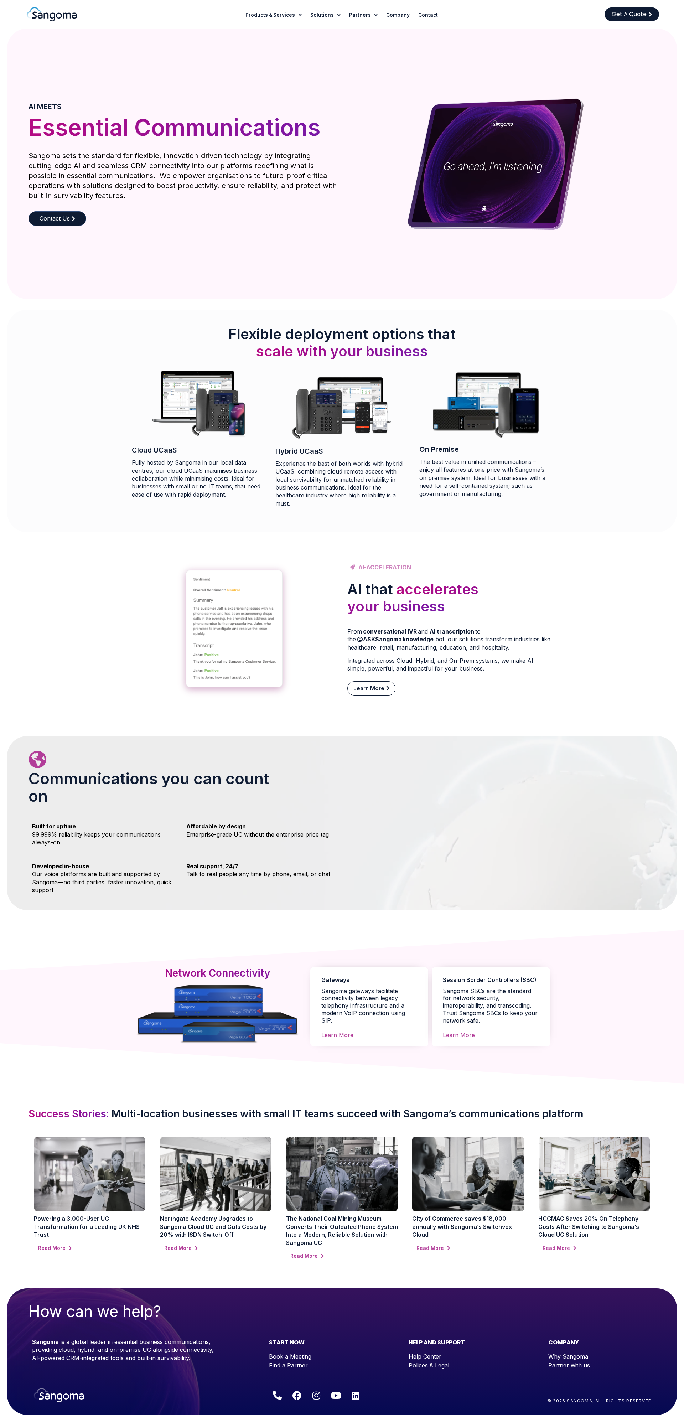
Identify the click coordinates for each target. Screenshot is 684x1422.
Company (398, 15)
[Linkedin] (355, 1395)
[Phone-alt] (277, 1395)
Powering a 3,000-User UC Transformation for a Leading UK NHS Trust (87, 1226)
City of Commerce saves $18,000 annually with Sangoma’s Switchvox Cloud (462, 1226)
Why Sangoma (568, 1356)
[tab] (369, 975)
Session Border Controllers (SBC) (490, 979)
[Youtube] (336, 1395)
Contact (428, 15)
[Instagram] (316, 1395)
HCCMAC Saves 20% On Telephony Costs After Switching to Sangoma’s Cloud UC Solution (588, 1226)
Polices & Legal (429, 1365)
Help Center (425, 1356)
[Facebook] (297, 1395)
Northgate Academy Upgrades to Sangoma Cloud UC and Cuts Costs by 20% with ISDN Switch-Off (213, 1226)
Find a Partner (288, 1365)
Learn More (337, 1035)
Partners (360, 15)
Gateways (335, 979)
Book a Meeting (290, 1356)
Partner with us (569, 1365)
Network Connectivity (217, 973)
